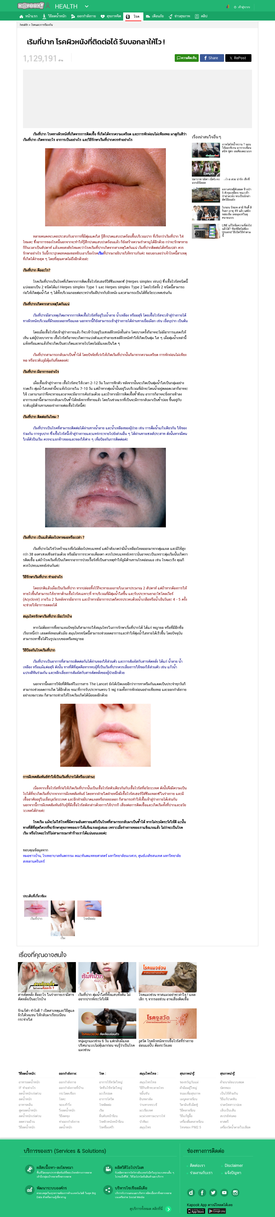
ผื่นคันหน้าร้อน (108, 1116)
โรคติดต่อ (89, 919)
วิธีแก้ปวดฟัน (228, 1099)
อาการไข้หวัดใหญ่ (110, 1082)
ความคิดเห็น (189, 58)
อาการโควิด (106, 1099)
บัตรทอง (225, 1088)
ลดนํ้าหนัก (25, 1099)
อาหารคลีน (26, 1105)
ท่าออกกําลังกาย (69, 1122)
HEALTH (66, 6)
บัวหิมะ (144, 1122)
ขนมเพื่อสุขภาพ (190, 1093)
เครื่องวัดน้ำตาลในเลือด (235, 1127)
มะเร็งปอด (105, 1093)
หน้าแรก (31, 16)
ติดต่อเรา (197, 1165)
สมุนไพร (145, 1127)
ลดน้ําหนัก (65, 1127)
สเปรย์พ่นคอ (228, 1116)
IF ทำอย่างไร (27, 1088)
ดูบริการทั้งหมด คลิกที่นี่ (146, 1209)
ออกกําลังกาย (67, 1082)
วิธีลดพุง (64, 1116)
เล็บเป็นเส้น (228, 1110)
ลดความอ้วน (27, 1122)
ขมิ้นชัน (144, 1093)
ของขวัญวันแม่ (189, 1082)
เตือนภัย (158, 16)
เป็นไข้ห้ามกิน (229, 1093)
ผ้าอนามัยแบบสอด (232, 1082)
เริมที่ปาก (36, 919)
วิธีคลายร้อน (187, 1110)
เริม (100, 253)
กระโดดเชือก (67, 1093)
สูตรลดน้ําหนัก (28, 1110)
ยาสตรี (224, 1122)
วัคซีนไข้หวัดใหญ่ (110, 1088)
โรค (136, 16)
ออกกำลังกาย (86, 16)
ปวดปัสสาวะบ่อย (231, 1105)
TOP (265, 1210)
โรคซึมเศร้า (106, 1127)
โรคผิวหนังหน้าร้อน (111, 1122)
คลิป (204, 16)
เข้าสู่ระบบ (244, 7)
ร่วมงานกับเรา (201, 1172)
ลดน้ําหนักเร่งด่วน (30, 1093)
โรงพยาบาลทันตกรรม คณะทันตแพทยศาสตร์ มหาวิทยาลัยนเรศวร (89, 856)
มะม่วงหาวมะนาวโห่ (152, 1116)
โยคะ (62, 1099)
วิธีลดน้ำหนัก (57, 16)
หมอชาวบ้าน (32, 856)
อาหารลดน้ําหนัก (29, 1082)
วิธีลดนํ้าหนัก (27, 1127)
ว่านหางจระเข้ (148, 1105)
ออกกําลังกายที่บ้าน (71, 1088)
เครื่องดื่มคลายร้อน (192, 1122)
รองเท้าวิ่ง (65, 1105)
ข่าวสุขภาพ (182, 16)
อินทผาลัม (146, 1099)
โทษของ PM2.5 (190, 1127)
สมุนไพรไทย (148, 1082)
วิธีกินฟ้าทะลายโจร (152, 1088)
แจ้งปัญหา (233, 1172)
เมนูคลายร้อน (188, 1099)
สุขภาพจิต (114, 16)
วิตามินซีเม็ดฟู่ (189, 1105)
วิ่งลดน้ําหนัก (67, 1110)
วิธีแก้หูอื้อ (186, 1116)
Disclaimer (234, 1165)
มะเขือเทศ (146, 1110)
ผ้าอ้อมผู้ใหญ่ (188, 1088)
